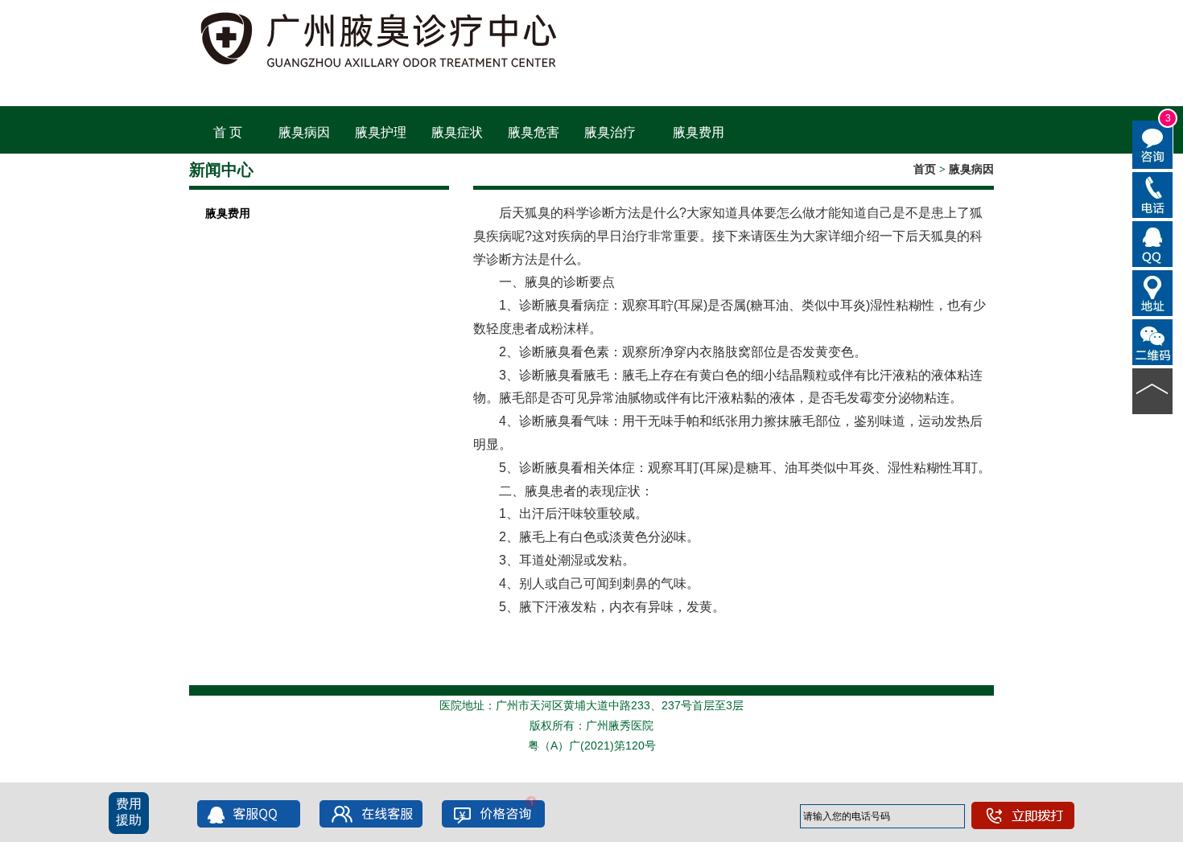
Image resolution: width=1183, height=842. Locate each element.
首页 (924, 169)
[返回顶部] (1152, 390)
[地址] (1152, 292)
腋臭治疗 (610, 132)
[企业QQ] (1152, 243)
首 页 (227, 132)
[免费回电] (1152, 194)
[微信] (1152, 341)
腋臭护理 (380, 132)
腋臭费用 (698, 132)
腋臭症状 (457, 132)
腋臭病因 (304, 132)
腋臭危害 (533, 132)
